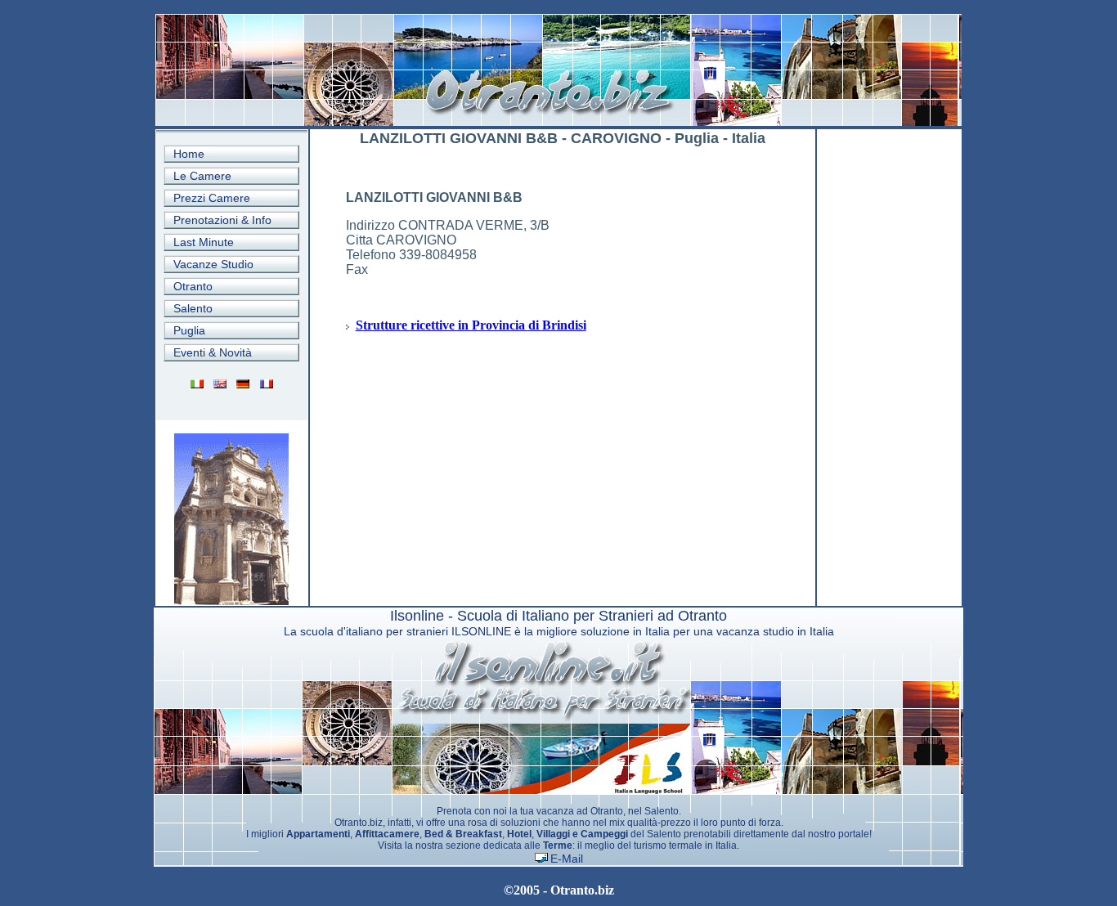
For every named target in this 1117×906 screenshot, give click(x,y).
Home (188, 153)
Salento (193, 308)
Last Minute (203, 242)
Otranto (193, 286)
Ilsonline (417, 616)
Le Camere (202, 175)
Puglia (189, 330)
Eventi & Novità (212, 352)
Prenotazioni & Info (222, 219)
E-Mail (566, 858)
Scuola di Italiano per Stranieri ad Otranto (592, 616)
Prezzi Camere (211, 197)
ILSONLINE (481, 631)
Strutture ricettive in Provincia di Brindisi (471, 325)
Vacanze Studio (213, 264)
